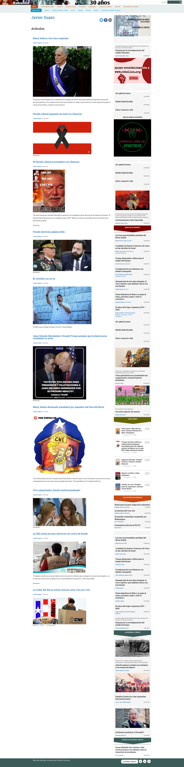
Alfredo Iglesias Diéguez (122, 670)
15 (47, 625)
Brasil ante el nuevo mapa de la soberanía (132, 504)
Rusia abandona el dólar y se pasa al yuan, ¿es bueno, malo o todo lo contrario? (130, 296)
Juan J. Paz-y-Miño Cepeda (123, 702)
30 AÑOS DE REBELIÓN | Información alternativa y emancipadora (133, 40)
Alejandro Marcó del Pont (122, 507)
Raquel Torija (128, 274)
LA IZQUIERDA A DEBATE (132, 632)
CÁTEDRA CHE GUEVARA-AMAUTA (132, 739)
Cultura (59, 6)
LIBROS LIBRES (132, 419)
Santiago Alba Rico (120, 735)
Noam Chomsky (132, 706)
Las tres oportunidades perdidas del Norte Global (130, 236)
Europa (88, 10)
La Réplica (132, 533)
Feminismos (92, 6)
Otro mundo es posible (130, 6)
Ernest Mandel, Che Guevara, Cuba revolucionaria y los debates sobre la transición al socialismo (131, 749)
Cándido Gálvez (119, 302)
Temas (34, 6)
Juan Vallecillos (119, 274)
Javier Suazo (37, 43)
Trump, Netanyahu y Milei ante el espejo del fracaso (129, 259)
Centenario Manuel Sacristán (132, 188)
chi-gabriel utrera (122, 93)
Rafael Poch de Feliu (121, 240)
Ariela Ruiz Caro (120, 264)
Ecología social (70, 6)
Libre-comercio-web (124, 110)
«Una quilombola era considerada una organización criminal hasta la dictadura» (131, 377)
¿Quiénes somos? (129, 762)
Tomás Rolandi (119, 289)
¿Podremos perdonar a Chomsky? (129, 732)
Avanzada (164, 2)
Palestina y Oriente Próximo (111, 10)
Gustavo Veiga (119, 383)
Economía (82, 6)
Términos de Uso (76, 760)
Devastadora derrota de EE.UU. (128, 525)
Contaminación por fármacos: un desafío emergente (129, 270)
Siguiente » (52, 625)
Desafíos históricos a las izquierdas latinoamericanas (130, 697)
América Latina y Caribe (60, 10)
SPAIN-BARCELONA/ (124, 101)
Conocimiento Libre (47, 6)
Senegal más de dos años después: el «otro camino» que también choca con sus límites (131, 283)
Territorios (36, 10)
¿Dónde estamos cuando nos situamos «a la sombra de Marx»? (131, 666)
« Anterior (34, 625)
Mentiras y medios (105, 6)
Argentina (124, 314)
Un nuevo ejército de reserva (127, 411)
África (47, 10)
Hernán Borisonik (120, 415)
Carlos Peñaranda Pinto (122, 56)
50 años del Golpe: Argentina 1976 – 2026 (130, 308)
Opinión (117, 6)
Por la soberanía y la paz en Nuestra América (133, 87)
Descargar (147, 428)
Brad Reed (117, 527)
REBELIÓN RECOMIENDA (132, 227)
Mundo (96, 10)
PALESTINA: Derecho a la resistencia (132, 159)
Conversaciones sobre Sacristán (129, 220)
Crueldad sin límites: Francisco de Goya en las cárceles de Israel (132, 247)
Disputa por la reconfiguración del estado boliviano (129, 51)
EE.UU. (73, 10)
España (80, 10)
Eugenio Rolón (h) (120, 313)
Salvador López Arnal (121, 223)
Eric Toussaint (119, 521)
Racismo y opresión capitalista (132, 345)
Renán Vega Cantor (120, 251)
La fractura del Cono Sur (125, 510)
